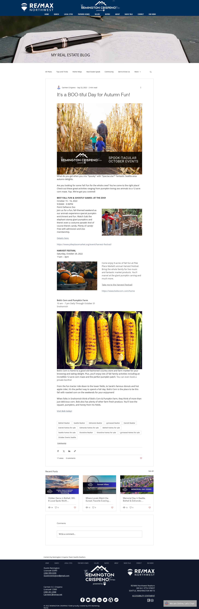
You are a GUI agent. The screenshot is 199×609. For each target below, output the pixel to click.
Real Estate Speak (93, 72)
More (137, 72)
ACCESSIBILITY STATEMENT (143, 596)
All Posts (48, 72)
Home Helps (77, 72)
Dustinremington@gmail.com (56, 575)
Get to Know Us (124, 72)
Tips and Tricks (62, 72)
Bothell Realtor (64, 423)
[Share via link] (75, 451)
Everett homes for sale (67, 428)
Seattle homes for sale (67, 432)
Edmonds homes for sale (89, 428)
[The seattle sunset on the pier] (99, 484)
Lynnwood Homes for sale (130, 432)
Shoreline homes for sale (106, 432)
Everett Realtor (129, 423)
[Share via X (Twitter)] (64, 451)
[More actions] (140, 87)
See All (151, 471)
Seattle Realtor (79, 423)
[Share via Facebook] (58, 451)
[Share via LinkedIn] (69, 451)
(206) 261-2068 (50, 592)
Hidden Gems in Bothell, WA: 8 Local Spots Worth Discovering (61, 499)
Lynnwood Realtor (113, 423)
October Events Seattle (67, 437)
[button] (151, 72)
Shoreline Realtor (86, 432)
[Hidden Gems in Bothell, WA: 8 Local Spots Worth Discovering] (62, 484)
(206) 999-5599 (50, 573)
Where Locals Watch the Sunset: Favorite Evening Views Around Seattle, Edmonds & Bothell (97, 499)
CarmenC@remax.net (53, 594)
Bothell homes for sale (111, 428)
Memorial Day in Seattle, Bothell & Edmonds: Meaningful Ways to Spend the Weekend (135, 499)
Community (109, 72)
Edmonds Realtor (95, 423)
